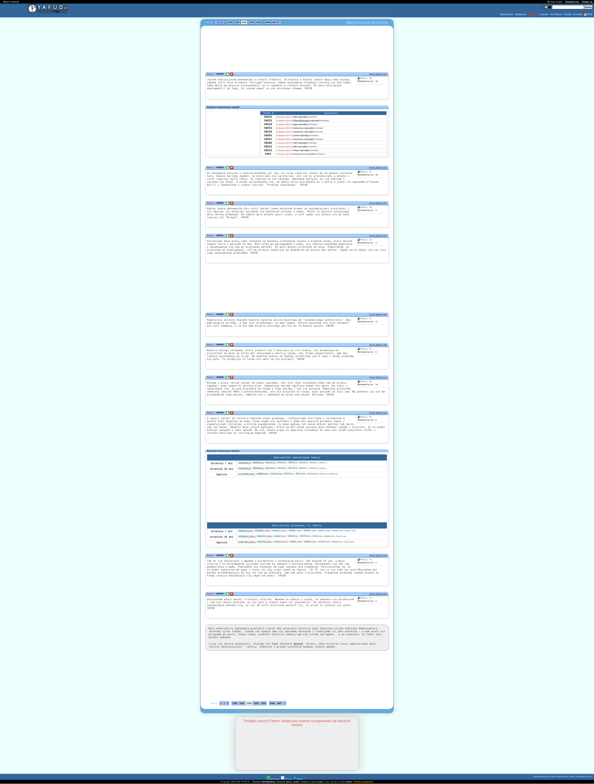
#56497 (323, 463)
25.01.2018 (374, 74)
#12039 (247, 474)
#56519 (282, 462)
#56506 (338, 531)
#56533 (258, 462)
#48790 (247, 542)
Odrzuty (532, 14)
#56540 (246, 530)
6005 (268, 154)
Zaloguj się (587, 2)
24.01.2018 (374, 203)
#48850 (310, 542)
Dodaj (567, 14)
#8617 (301, 474)
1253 (251, 22)
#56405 (313, 468)
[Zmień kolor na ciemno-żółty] (546, 7)
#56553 (245, 462)
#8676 (289, 474)
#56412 (264, 536)
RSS (589, 14)
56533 (268, 146)
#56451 (323, 468)
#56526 (303, 463)
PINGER (300, 779)
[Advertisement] (60, 392)
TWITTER (288, 779)
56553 (268, 116)
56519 (268, 124)
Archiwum (556, 14)
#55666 (329, 536)
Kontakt (577, 14)
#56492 (309, 530)
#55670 (341, 536)
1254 (258, 22)
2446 (267, 22)
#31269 (312, 474)
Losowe (544, 14)
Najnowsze (506, 14)
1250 (230, 22)
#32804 (333, 474)
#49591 (296, 542)
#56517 (350, 531)
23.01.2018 (374, 377)
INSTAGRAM (274, 779)
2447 (274, 22)
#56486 (313, 463)
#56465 (245, 468)
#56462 (317, 536)
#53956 (337, 542)
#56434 (271, 468)
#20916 (276, 474)
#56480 (262, 530)
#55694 (247, 536)
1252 (244, 22)
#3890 (262, 474)
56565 (268, 135)
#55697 (280, 536)
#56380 (303, 468)
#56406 (258, 468)
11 (369, 321)
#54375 (349, 542)
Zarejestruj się (572, 2)
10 (369, 81)
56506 (268, 142)
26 (369, 175)
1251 (237, 22)
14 (369, 384)
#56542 (271, 462)
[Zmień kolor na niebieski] (542, 7)
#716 (323, 474)
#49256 (281, 542)
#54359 (324, 542)
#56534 (292, 462)
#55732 (282, 468)
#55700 (305, 536)
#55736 (292, 468)
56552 (268, 139)
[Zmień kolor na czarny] (550, 7)
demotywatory (268, 782)
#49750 (264, 542)
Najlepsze (520, 14)
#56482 (279, 530)
